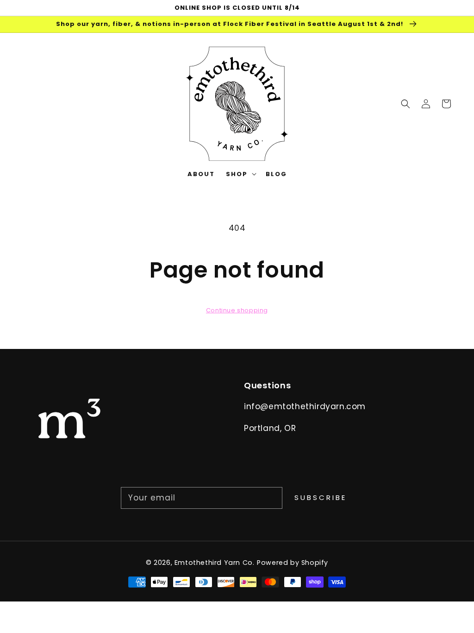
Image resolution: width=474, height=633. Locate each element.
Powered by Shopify (292, 562)
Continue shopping (237, 310)
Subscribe (320, 497)
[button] (405, 103)
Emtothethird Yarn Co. (215, 562)
